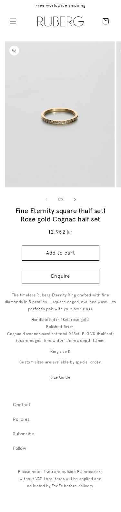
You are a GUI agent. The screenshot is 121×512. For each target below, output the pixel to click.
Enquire (60, 276)
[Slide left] (46, 199)
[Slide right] (75, 199)
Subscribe (23, 433)
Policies (21, 419)
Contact (21, 404)
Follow (19, 448)
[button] (13, 21)
